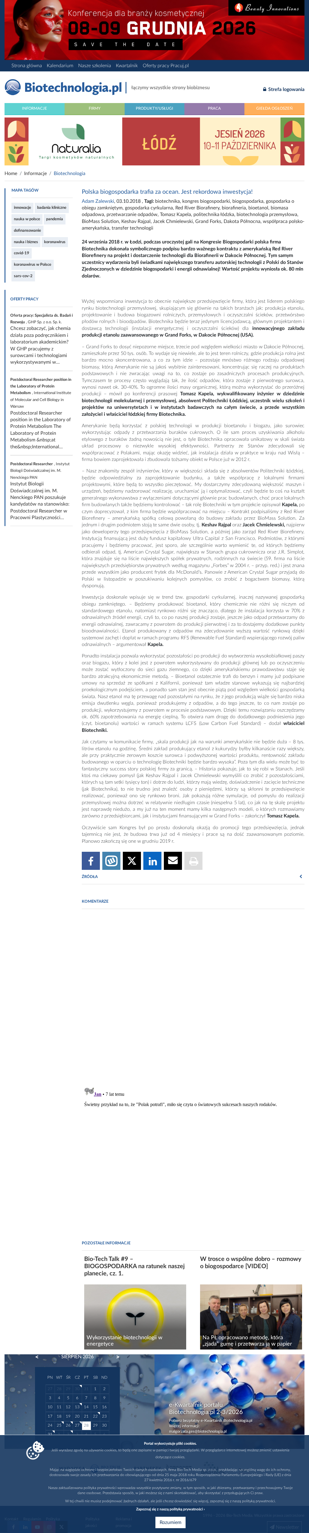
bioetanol (258, 207)
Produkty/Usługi (154, 108)
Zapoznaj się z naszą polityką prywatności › (170, 1509)
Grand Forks (208, 221)
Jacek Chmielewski (173, 221)
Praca (214, 108)
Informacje (34, 108)
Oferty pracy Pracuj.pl (166, 65)
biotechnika (167, 201)
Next (115, 1357)
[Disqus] (193, 996)
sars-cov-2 (23, 276)
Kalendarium (60, 65)
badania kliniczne (51, 207)
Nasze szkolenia (94, 65)
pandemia (54, 219)
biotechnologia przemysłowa (267, 214)
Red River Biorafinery (197, 207)
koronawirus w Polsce (32, 264)
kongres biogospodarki (206, 201)
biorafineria (234, 207)
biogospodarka (247, 201)
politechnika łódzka (213, 214)
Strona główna (26, 65)
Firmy (94, 108)
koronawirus (54, 242)
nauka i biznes (26, 242)
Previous (40, 1357)
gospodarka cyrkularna (149, 207)
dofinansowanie (27, 230)
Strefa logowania (285, 89)
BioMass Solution (100, 221)
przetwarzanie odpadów (132, 214)
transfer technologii (132, 228)
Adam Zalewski (98, 201)
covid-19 (21, 253)
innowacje (22, 207)
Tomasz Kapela (175, 214)
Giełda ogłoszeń (274, 108)
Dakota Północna (242, 221)
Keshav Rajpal (136, 221)
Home (11, 173)
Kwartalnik (127, 65)
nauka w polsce (27, 219)
